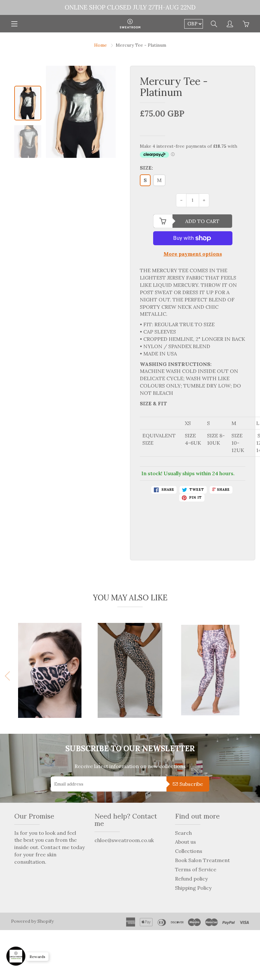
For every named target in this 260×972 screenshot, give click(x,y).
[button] (251, 676)
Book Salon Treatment (202, 860)
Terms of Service (195, 869)
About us (185, 842)
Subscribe (191, 784)
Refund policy (191, 878)
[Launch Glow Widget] (15, 956)
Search (183, 833)
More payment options (193, 254)
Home (100, 45)
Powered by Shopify (32, 921)
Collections (188, 851)
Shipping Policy (193, 888)
